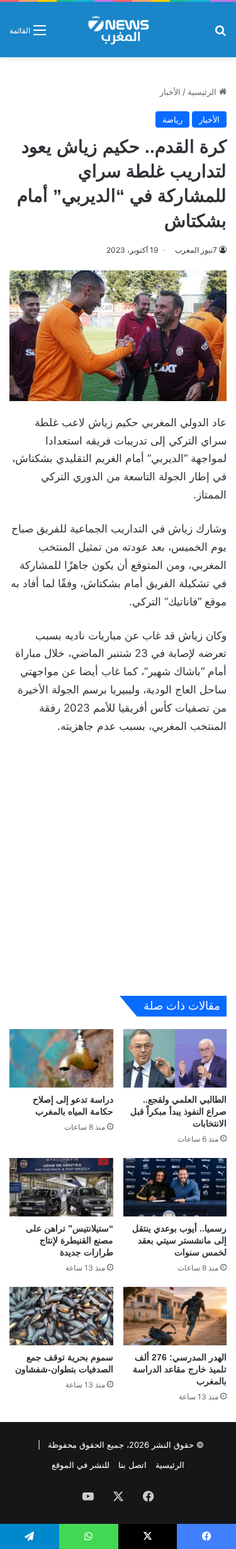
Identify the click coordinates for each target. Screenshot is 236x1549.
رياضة (172, 119)
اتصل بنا (132, 1465)
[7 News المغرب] (118, 29)
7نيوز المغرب (196, 250)
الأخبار (170, 92)
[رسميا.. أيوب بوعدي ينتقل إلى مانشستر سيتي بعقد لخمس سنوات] (175, 1187)
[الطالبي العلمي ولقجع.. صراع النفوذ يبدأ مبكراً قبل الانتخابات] (175, 1058)
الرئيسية (203, 92)
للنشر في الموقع (81, 1465)
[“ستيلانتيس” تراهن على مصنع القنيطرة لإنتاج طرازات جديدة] (61, 1187)
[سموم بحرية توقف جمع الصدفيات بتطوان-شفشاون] (61, 1316)
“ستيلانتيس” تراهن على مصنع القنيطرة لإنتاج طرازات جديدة (69, 1240)
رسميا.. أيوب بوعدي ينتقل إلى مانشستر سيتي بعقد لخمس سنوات (179, 1240)
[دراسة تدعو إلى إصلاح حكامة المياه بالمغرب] (61, 1058)
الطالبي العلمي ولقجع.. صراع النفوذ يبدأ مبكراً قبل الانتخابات (178, 1111)
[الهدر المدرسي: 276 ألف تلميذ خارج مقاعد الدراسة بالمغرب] (175, 1316)
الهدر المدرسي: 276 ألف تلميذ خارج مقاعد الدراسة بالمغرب (180, 1369)
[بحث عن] (220, 34)
